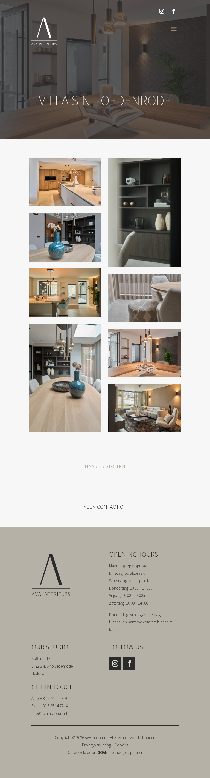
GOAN (102, 752)
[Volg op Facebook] (174, 11)
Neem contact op (105, 506)
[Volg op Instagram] (162, 11)
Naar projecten (104, 466)
